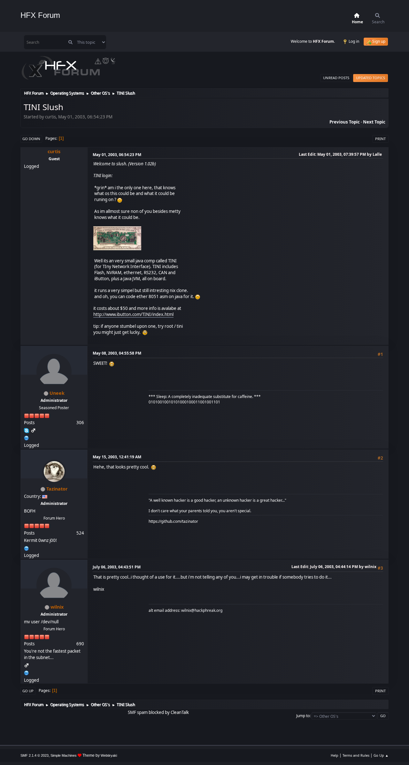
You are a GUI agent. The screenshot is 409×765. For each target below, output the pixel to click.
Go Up (28, 690)
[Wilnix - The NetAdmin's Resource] (26, 672)
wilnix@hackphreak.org (201, 610)
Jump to (303, 715)
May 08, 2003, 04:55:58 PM (117, 353)
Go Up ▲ (381, 755)
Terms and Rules (356, 755)
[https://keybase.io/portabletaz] (26, 548)
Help (334, 755)
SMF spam (138, 712)
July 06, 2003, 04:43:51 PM (117, 567)
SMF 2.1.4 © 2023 (34, 755)
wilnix (57, 607)
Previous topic (344, 122)
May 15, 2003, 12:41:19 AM (117, 457)
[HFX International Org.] (26, 437)
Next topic (374, 122)
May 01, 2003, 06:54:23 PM (117, 154)
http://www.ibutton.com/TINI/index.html (133, 314)
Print (380, 138)
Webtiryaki (109, 755)
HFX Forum (40, 15)
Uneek (57, 393)
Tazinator (57, 489)
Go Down (31, 138)
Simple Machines (63, 755)
